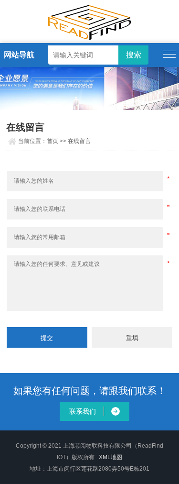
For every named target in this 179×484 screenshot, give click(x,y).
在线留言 (79, 141)
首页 (52, 141)
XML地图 (110, 457)
